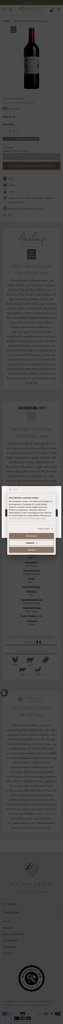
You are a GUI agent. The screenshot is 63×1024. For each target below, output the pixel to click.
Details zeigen (44, 529)
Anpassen (30, 543)
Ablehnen (31, 550)
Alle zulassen (31, 536)
